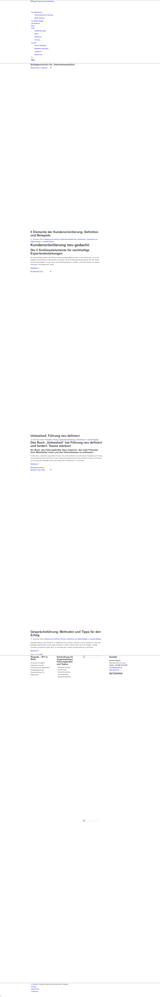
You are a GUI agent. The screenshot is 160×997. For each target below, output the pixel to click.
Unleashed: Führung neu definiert (55, 435)
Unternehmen (81, 239)
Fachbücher (48, 440)
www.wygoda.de (114, 670)
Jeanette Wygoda (48, 241)
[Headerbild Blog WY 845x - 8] (40, 68)
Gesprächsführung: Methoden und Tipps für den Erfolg (65, 633)
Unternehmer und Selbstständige (76, 639)
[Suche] (32, 57)
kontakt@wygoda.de (115, 667)
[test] (46, 1)
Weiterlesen (34, 268)
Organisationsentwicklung (68, 239)
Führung (55, 440)
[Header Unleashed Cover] (40, 271)
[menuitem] (80, 15)
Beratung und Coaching (52, 239)
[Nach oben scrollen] (0, 996)
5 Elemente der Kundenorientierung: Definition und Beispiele (64, 233)
